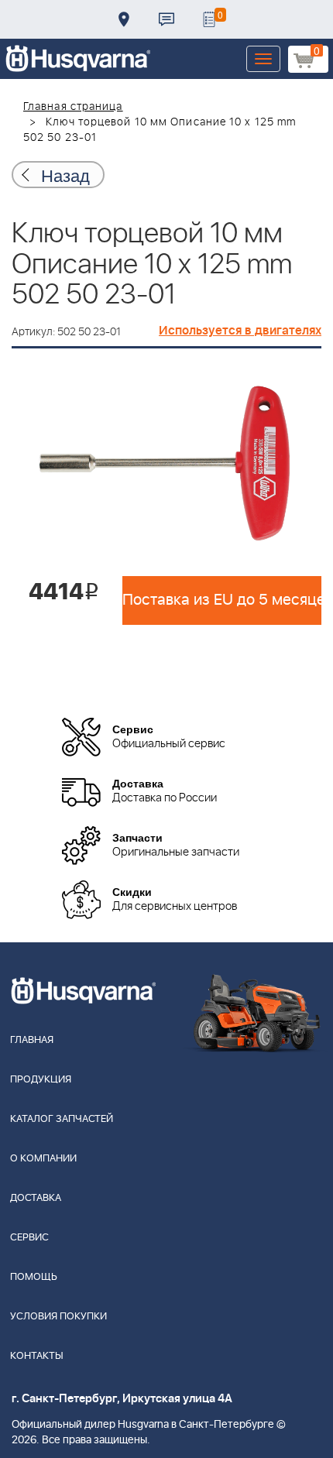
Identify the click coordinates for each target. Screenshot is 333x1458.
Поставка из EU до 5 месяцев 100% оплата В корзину (221, 600)
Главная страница (73, 107)
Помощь (33, 1277)
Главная (31, 1040)
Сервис (29, 1237)
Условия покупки (58, 1316)
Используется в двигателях (240, 330)
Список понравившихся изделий (209, 19)
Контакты (166, 19)
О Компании (43, 1158)
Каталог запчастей (61, 1119)
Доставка (124, 19)
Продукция (40, 1079)
